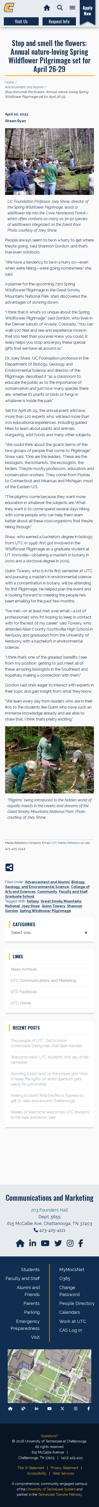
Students (30, 1269)
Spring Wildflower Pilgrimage (45, 911)
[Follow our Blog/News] (23, 1408)
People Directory (77, 1303)
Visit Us (21, 21)
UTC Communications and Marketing (43, 980)
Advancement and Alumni (47, 882)
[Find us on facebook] (80, 1245)
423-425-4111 (52, 1230)
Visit (35, 1337)
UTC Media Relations (65, 843)
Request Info (59, 21)
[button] (60, 8)
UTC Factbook (24, 992)
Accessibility (36, 1473)
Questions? (49, 1436)
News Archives (24, 969)
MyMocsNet (71, 1269)
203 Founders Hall (49, 1210)
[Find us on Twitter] (58, 1245)
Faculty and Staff (73, 892)
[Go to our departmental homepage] (20, 1245)
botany (33, 901)
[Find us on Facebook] (88, 1408)
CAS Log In (70, 1330)
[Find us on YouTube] (45, 1245)
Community (47, 892)
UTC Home (21, 1003)
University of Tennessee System (51, 1489)
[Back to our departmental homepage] (10, 1408)
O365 (64, 1278)
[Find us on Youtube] (49, 1408)
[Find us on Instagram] (70, 1245)
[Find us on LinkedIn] (33, 1245)
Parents (32, 1303)
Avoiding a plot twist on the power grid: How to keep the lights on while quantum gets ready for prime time (49, 1079)
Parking (32, 1312)
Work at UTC (72, 1321)
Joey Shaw (31, 906)
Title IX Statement (30, 1468)
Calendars (69, 1312)
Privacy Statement (64, 1468)
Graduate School (19, 896)
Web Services (63, 1473)
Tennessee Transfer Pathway (60, 1494)
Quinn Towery (53, 906)
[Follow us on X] (62, 1408)
